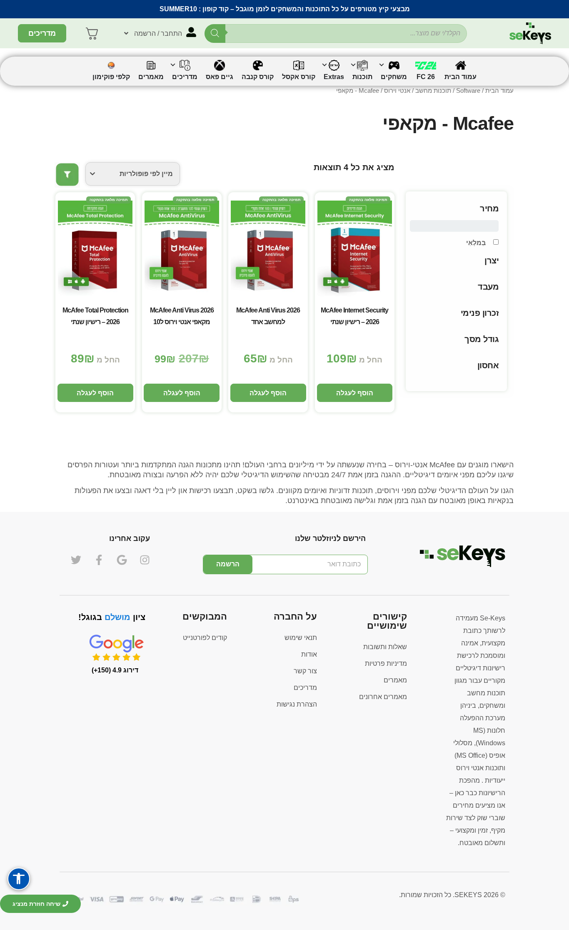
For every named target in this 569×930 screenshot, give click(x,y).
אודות (309, 654)
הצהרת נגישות (297, 704)
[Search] (215, 33)
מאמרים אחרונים (383, 696)
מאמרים (395, 680)
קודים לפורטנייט (205, 637)
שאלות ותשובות (385, 646)
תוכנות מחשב (433, 90)
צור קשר (305, 671)
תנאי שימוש (300, 637)
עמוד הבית (499, 90)
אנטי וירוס (397, 90)
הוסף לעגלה (354, 393)
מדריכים (305, 687)
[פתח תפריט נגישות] (18, 879)
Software (468, 90)
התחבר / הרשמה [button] (158, 33)
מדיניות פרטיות (386, 663)
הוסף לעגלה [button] (181, 393)
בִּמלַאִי (476, 242)
